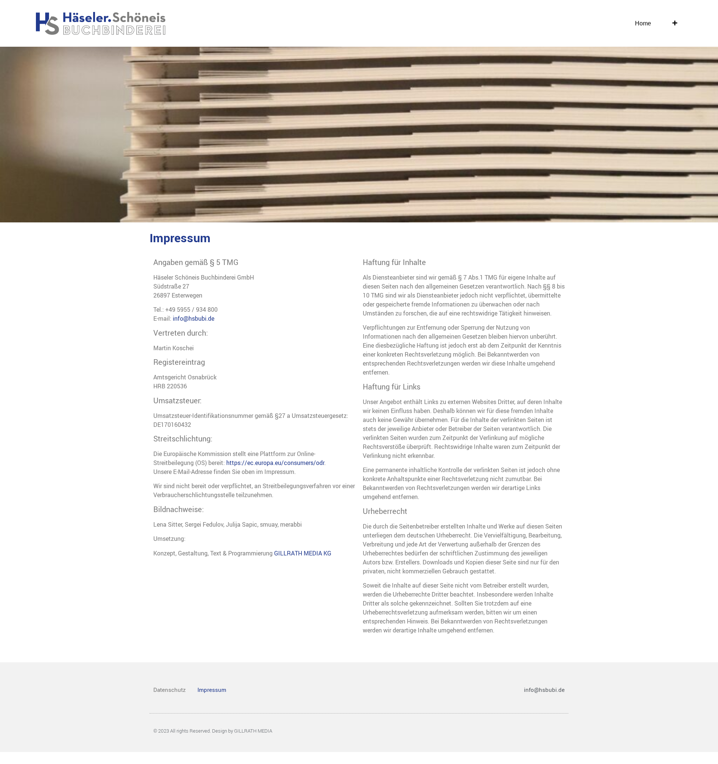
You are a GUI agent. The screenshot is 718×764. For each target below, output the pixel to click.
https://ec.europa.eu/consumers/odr (275, 463)
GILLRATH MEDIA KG (302, 553)
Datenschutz (169, 689)
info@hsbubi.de (193, 318)
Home (643, 23)
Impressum (211, 689)
